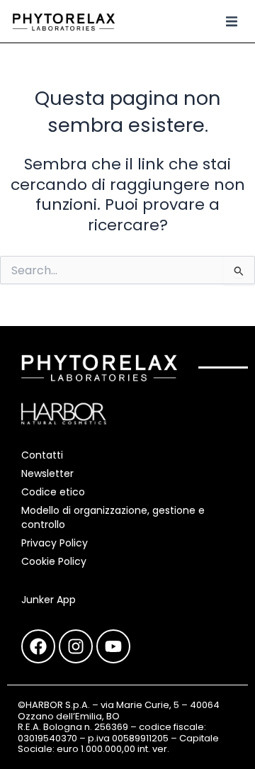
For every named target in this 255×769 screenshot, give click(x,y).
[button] (231, 21)
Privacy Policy (54, 543)
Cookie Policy (53, 561)
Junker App (48, 600)
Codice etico (53, 492)
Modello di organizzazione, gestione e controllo (113, 517)
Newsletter (47, 473)
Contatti (42, 455)
